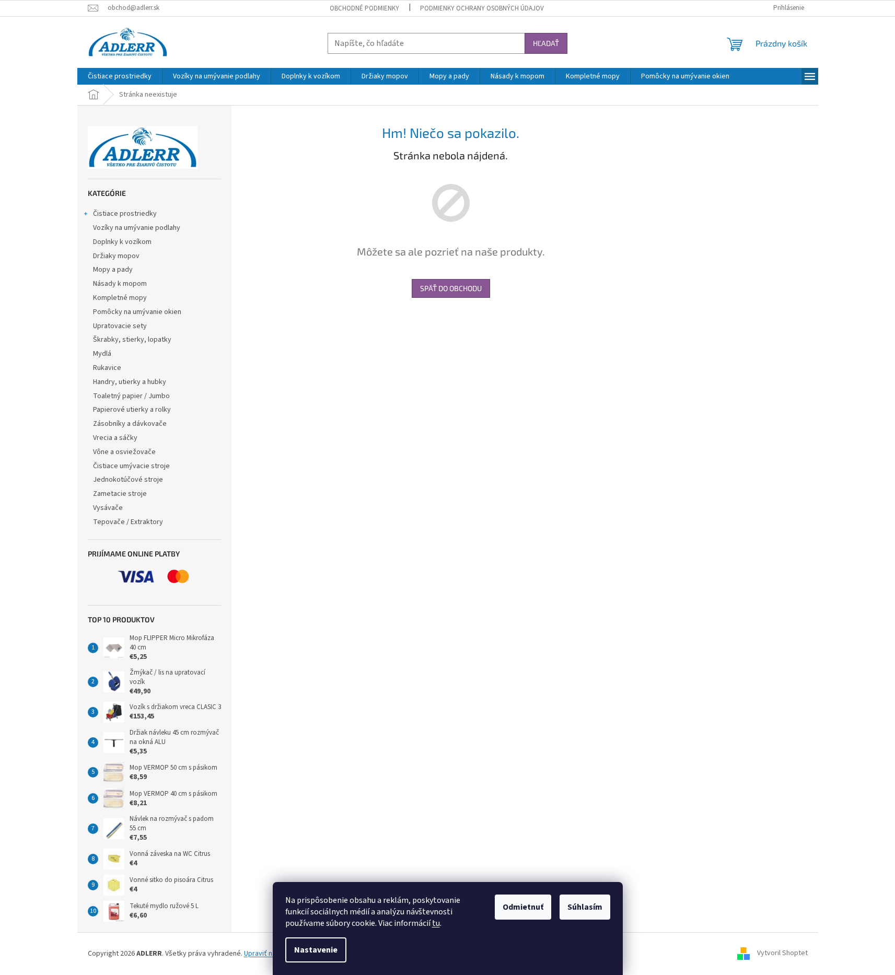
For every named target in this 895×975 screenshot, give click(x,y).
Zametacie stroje (120, 494)
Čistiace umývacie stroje (131, 466)
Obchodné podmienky (364, 8)
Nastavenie (316, 950)
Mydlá (102, 354)
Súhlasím (584, 907)
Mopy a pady (113, 269)
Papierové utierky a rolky (132, 409)
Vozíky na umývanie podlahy (136, 228)
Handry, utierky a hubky (129, 382)
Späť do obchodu (451, 288)
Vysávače (108, 508)
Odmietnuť (523, 907)
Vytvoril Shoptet (782, 953)
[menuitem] (119, 76)
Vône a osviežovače (124, 452)
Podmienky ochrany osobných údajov (482, 8)
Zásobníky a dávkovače (130, 424)
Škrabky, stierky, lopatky (132, 339)
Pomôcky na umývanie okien (137, 312)
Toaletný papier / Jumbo (131, 396)
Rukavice (107, 368)
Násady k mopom (120, 283)
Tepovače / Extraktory (128, 522)
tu (436, 923)
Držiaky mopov (116, 256)
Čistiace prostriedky (125, 213)
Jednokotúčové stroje (128, 479)
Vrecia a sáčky (115, 438)
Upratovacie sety (120, 326)
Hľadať (546, 43)
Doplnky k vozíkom (122, 242)
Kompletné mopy (120, 298)
